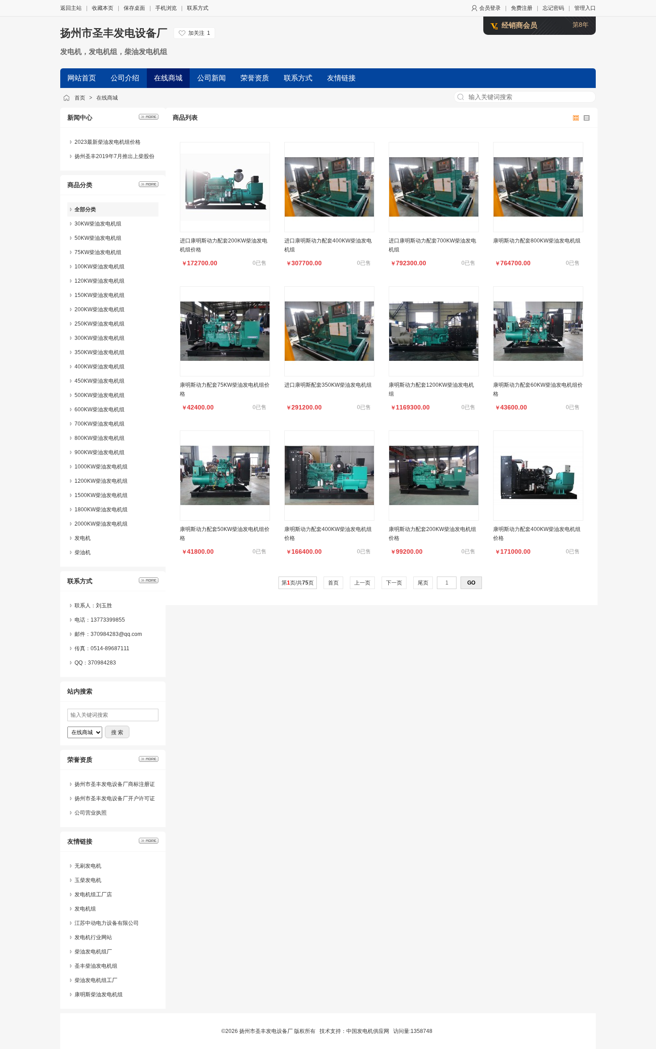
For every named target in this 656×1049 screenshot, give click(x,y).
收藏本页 (102, 8)
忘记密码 (553, 8)
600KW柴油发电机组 (100, 409)
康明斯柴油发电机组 (99, 994)
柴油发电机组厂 (93, 952)
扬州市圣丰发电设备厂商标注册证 (115, 784)
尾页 (423, 583)
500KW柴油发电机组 (100, 395)
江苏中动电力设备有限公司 (107, 923)
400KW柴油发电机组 (100, 367)
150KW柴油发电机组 (100, 295)
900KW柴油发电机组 (100, 452)
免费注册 (521, 8)
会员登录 (490, 8)
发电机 (83, 538)
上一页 (362, 583)
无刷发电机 (88, 866)
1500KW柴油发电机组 (101, 495)
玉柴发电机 (88, 880)
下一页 (394, 583)
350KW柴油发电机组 (100, 352)
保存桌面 (134, 8)
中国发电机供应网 (367, 1031)
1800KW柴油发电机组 (101, 509)
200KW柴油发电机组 (100, 309)
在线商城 (107, 98)
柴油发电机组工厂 (96, 980)
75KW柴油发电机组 (98, 252)
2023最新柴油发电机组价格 (108, 142)
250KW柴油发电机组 (100, 324)
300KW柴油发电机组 (100, 338)
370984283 (102, 663)
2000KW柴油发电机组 (101, 524)
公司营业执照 (91, 813)
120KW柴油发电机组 (100, 281)
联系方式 (197, 8)
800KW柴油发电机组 (100, 438)
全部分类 (85, 209)
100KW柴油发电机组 (100, 266)
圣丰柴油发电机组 (96, 966)
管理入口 (585, 8)
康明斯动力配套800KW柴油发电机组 (537, 241)
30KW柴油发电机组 (98, 224)
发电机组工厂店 (93, 894)
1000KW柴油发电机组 (101, 467)
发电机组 (85, 909)
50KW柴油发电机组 (98, 238)
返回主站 (71, 8)
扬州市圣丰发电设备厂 (113, 33)
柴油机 (83, 552)
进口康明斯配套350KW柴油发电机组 (328, 385)
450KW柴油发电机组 (100, 381)
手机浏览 (166, 8)
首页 (80, 98)
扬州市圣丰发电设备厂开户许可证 (115, 798)
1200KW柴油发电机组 (101, 481)
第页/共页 (298, 583)
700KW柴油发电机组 (100, 424)
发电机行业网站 (93, 937)
